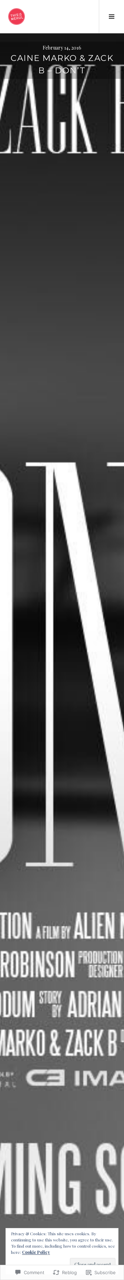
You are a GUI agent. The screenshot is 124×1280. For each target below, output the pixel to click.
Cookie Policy (36, 1252)
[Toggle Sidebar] (111, 16)
